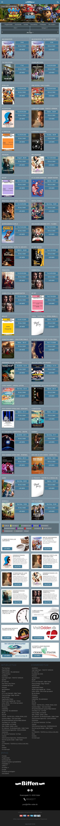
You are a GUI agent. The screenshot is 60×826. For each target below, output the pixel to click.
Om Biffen (5, 767)
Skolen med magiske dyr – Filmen (11, 701)
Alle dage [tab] (29, 32)
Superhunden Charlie (7, 699)
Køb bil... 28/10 (51, 389)
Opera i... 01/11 (22, 412)
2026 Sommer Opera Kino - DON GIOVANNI (14, 730)
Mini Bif (4, 714)
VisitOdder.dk (38, 638)
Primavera (4, 707)
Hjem (3, 742)
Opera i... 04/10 (51, 319)
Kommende (18, 24)
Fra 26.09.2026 (22, 296)
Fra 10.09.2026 (51, 158)
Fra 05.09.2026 (22, 88)
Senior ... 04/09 (51, 111)
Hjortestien (5, 732)
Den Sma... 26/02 (22, 481)
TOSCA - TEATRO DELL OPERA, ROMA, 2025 (14, 716)
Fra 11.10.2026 (51, 342)
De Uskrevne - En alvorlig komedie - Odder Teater (15, 728)
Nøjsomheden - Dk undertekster (10, 672)
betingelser (28, 812)
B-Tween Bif (5, 681)
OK (34, 618)
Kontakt (26, 24)
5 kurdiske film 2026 (7, 685)
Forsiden (4, 756)
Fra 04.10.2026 (22, 319)
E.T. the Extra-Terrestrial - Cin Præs (11, 734)
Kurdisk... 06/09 (51, 135)
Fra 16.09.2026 (22, 204)
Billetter (48, 548)
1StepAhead (43, 819)
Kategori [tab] (44, 28)
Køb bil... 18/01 (51, 458)
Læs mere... (7, 548)
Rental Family (5, 697)
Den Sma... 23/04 (51, 504)
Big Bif (3, 691)
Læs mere (22, 49)
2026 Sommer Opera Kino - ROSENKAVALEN (14, 738)
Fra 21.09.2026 (51, 250)
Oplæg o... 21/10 (51, 365)
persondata (34, 812)
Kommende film (6, 760)
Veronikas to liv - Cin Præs (9, 722)
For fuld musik (6, 749)
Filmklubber (43, 24)
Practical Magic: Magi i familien (10, 695)
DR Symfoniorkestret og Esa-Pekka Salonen (14, 720)
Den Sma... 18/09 (51, 204)
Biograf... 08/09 (21, 158)
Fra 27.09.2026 (51, 296)
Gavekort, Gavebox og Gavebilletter (11, 762)
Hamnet (4, 736)
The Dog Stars (6, 668)
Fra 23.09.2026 (22, 273)
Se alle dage (22, 46)
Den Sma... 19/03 (22, 504)
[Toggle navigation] (57, 2)
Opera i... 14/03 (51, 481)
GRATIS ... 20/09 (21, 250)
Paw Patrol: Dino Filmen (8, 683)
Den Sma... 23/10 (22, 389)
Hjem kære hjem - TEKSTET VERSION (12, 678)
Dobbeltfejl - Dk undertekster (10, 710)
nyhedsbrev (21, 812)
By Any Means (6, 705)
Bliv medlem (52, 24)
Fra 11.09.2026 (22, 181)
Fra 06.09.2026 (51, 88)
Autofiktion (5, 676)
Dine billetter (33, 24)
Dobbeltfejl (5, 709)
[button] (3, 19)
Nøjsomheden (6, 670)
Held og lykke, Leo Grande (9, 724)
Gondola (4, 747)
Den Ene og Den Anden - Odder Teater (12, 740)
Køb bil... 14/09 (51, 181)
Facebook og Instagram (8, 771)
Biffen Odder (30, 2)
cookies (40, 812)
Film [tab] (15, 28)
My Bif (3, 712)
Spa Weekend (6, 689)
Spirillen (4, 680)
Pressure (4, 687)
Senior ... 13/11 (51, 412)
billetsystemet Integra (32, 819)
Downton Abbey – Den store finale (11, 718)
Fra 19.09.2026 (22, 227)
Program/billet (9, 24)
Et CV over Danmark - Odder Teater (11, 693)
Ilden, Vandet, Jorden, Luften (10, 726)
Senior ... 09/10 (22, 342)
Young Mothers (6, 674)
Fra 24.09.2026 (51, 273)
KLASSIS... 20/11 (22, 435)
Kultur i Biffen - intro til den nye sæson (12, 703)
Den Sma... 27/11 (51, 435)
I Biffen (4, 765)
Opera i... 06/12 (22, 458)
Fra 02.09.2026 (51, 65)
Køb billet (30, 17)
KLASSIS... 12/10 (22, 365)
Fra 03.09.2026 (22, 111)
